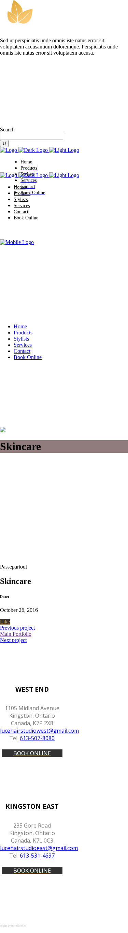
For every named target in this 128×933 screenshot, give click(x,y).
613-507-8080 (37, 738)
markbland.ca (19, 925)
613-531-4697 (37, 855)
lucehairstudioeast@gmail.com (39, 848)
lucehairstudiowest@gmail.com (39, 730)
